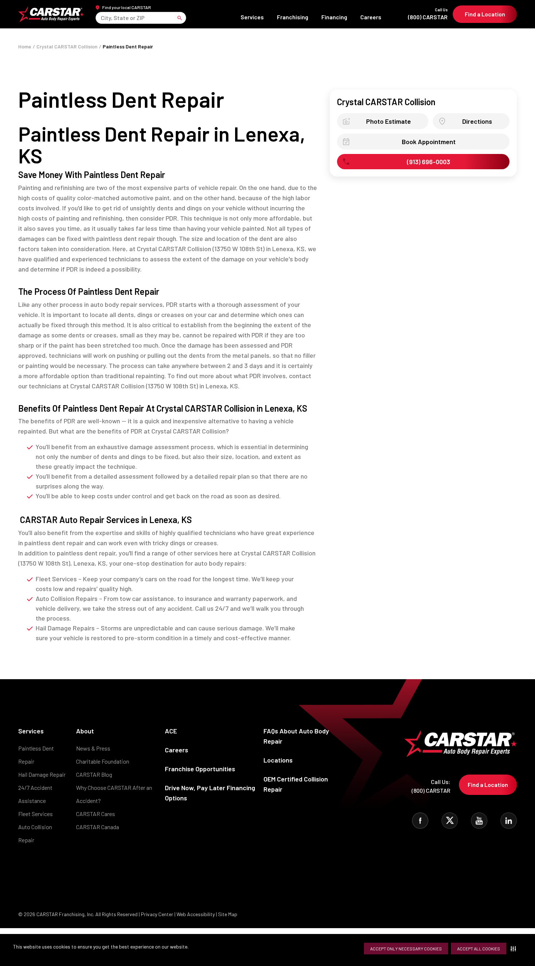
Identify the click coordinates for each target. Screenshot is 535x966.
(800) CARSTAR (428, 14)
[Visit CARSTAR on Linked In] (508, 820)
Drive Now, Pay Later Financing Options (210, 793)
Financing (334, 16)
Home (24, 46)
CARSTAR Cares (95, 813)
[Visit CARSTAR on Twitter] (449, 820)
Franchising (292, 16)
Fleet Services (35, 813)
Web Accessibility (196, 914)
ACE (171, 731)
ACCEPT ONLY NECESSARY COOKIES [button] (406, 948)
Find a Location (485, 14)
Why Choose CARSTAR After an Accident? (114, 794)
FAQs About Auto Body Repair (296, 736)
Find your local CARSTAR (126, 7)
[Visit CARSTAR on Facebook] (420, 820)
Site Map (227, 914)
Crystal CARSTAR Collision (67, 46)
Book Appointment (429, 141)
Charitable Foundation (102, 761)
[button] (514, 948)
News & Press (93, 748)
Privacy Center (157, 914)
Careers (370, 16)
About (85, 731)
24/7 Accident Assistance (35, 794)
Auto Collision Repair (35, 833)
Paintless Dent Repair (36, 755)
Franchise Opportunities (200, 769)
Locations (278, 760)
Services (252, 16)
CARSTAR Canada (97, 826)
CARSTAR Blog (94, 774)
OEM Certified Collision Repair (295, 784)
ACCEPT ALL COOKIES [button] (478, 948)
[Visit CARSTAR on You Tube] (479, 820)
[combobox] (101, 17)
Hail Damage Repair (42, 774)
